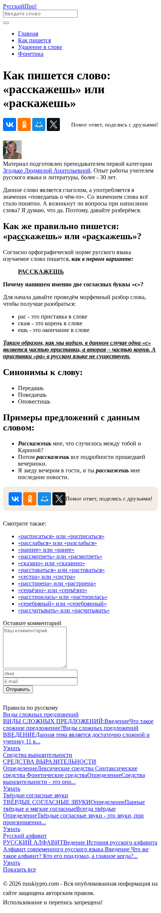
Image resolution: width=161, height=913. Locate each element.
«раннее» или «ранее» (46, 550)
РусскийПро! (20, 6)
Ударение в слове (40, 47)
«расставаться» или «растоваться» (61, 570)
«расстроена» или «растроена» (57, 583)
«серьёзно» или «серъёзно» (52, 590)
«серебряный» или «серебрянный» (62, 603)
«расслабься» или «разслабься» (57, 543)
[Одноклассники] (24, 124)
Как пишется (34, 40)
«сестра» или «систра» (47, 576)
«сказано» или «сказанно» (51, 563)
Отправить (18, 689)
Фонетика (30, 54)
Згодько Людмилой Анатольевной (47, 170)
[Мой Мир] (38, 124)
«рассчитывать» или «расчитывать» (64, 610)
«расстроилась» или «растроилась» (62, 597)
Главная (28, 33)
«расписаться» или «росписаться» (61, 536)
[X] (53, 124)
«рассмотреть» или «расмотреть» (60, 556)
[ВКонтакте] (9, 124)
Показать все (19, 869)
